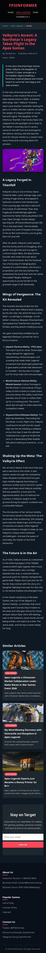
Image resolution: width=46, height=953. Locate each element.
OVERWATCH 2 (23, 17)
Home (5, 26)
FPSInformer (23, 5)
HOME (11, 12)
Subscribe (23, 845)
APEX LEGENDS (23, 12)
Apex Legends (17, 26)
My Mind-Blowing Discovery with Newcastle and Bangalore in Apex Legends (23, 733)
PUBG (35, 12)
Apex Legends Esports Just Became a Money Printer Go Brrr (20, 782)
